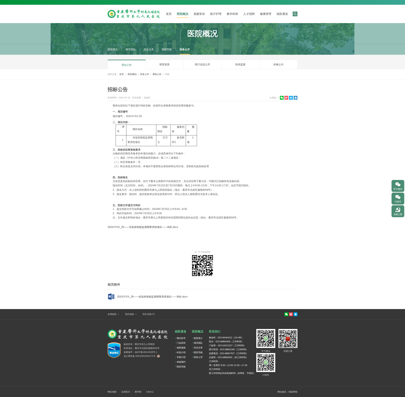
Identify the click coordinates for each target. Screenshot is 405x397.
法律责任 (125, 392)
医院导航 (167, 49)
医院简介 (113, 49)
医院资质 (164, 64)
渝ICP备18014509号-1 (146, 352)
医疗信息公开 (202, 64)
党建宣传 (199, 14)
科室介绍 (181, 352)
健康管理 (265, 14)
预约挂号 (181, 338)
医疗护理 (215, 14)
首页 (169, 14)
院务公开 (185, 49)
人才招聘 (249, 14)
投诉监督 (240, 64)
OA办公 (150, 392)
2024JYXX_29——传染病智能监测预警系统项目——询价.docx (143, 227)
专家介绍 (181, 357)
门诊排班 (181, 343)
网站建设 (281, 392)
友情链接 (112, 314)
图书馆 (138, 392)
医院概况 (182, 14)
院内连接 (129, 314)
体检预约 (181, 362)
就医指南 (181, 347)
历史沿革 (149, 49)
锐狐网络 (293, 392)
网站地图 (112, 392)
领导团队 (131, 49)
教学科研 (232, 14)
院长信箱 (147, 314)
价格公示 (278, 64)
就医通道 (282, 14)
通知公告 (127, 65)
